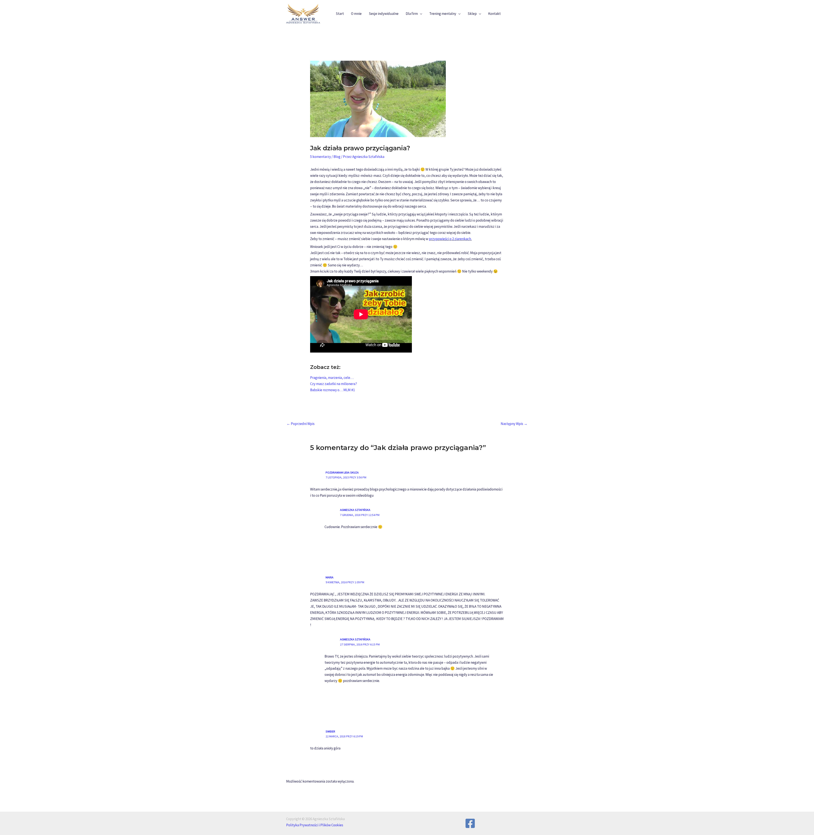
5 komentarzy (320, 156)
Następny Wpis (514, 423)
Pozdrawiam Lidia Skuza (342, 472)
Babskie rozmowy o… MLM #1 (332, 390)
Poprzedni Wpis (301, 423)
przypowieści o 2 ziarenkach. (450, 238)
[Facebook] (470, 823)
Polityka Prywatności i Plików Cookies (314, 825)
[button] (420, 13)
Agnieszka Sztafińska (355, 510)
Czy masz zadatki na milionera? (333, 383)
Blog (336, 156)
